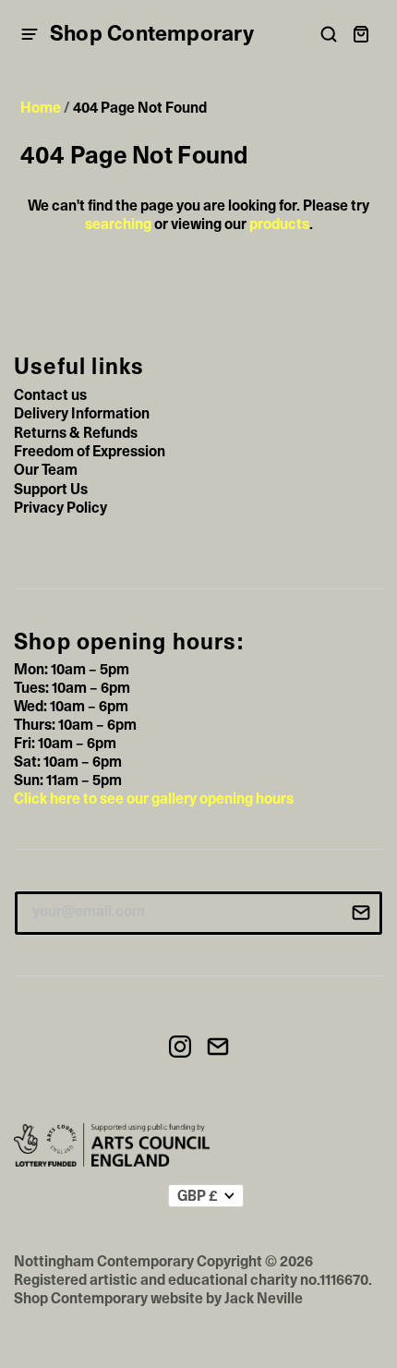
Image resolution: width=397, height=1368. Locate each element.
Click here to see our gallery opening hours (154, 799)
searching (118, 224)
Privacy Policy (60, 508)
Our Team (46, 470)
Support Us (51, 489)
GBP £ (197, 1196)
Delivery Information (82, 413)
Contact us (50, 395)
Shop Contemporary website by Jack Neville (158, 1298)
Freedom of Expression (89, 451)
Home (40, 108)
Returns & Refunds (76, 433)
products (279, 224)
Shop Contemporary (152, 34)
